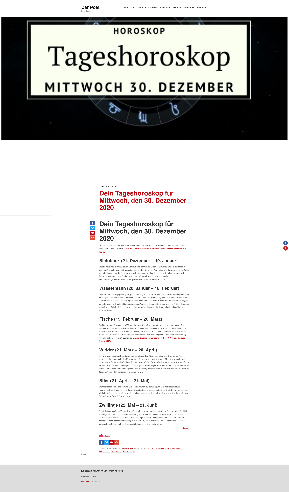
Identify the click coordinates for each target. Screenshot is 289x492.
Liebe (107, 451)
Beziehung (189, 7)
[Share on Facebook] (285, 243)
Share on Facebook (92, 223)
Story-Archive (116, 471)
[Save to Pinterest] (285, 248)
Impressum (86, 471)
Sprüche (177, 7)
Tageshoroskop (107, 186)
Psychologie (151, 7)
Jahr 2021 (180, 448)
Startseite (129, 7)
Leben (140, 7)
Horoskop (165, 7)
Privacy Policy (100, 471)
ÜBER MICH (201, 7)
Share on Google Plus (92, 237)
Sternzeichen (116, 451)
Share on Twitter (92, 228)
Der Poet (90, 7)
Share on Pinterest (92, 233)
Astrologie (152, 448)
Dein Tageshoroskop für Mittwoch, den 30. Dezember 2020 (142, 200)
